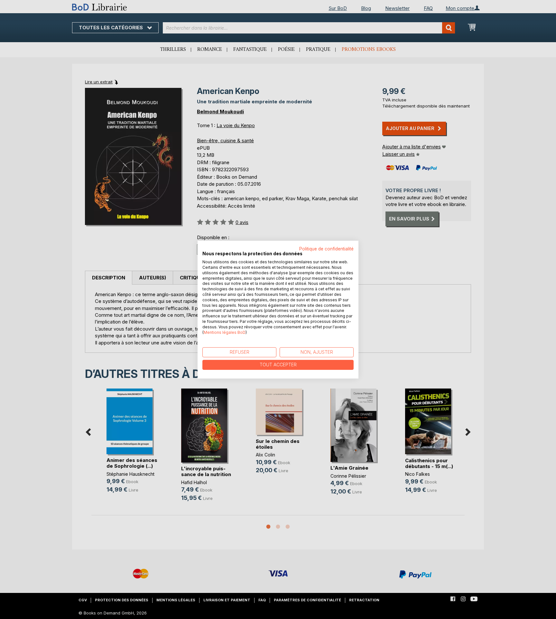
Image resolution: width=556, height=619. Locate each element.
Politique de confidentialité (326, 248)
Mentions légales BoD (225, 332)
